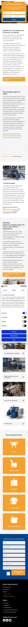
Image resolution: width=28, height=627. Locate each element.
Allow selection (14, 335)
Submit (14, 19)
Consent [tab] (5, 290)
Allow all (14, 331)
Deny (14, 339)
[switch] (24, 317)
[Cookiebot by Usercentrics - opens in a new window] (20, 286)
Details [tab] (14, 290)
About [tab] (22, 290)
